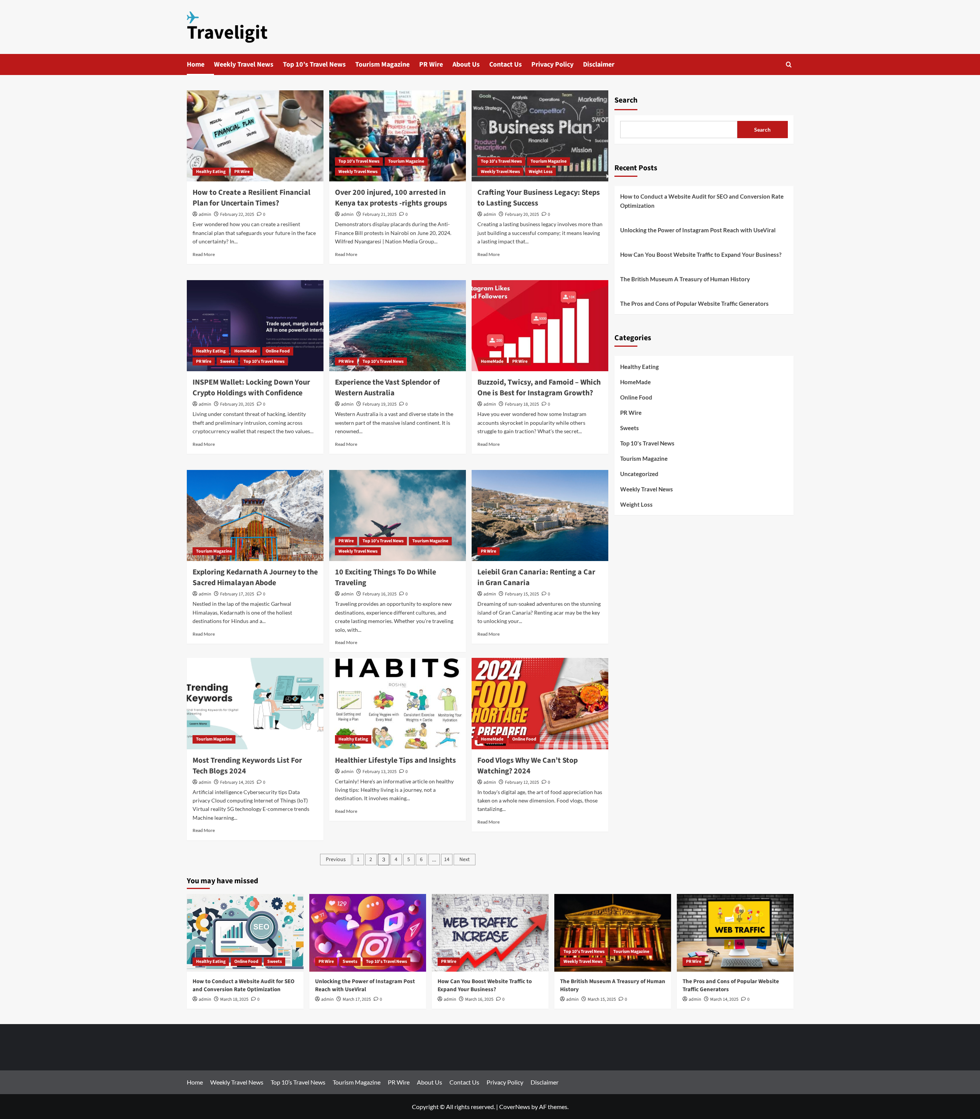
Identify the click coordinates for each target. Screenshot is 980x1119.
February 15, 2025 (522, 594)
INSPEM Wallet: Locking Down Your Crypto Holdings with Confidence (251, 387)
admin (205, 214)
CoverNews (514, 1106)
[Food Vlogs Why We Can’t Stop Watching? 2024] (540, 703)
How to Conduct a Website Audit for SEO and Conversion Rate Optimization (702, 201)
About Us (466, 64)
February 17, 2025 (237, 594)
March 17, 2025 (357, 999)
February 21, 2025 (380, 214)
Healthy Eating (210, 171)
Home (195, 64)
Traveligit (227, 32)
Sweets (227, 361)
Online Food (278, 351)
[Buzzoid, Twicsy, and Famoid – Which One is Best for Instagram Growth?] (540, 325)
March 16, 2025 (479, 999)
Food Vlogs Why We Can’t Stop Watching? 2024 (527, 765)
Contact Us (505, 64)
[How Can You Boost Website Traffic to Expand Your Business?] (490, 933)
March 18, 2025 (234, 999)
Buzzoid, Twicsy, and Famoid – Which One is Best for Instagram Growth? (539, 387)
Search (625, 100)
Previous (336, 859)
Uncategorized (639, 473)
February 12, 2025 (522, 782)
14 (446, 859)
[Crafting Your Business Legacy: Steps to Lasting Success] (540, 135)
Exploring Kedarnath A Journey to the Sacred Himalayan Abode (255, 577)
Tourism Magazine (382, 64)
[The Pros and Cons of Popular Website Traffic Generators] (735, 933)
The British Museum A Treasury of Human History (685, 279)
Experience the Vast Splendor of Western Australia (387, 387)
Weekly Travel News (243, 64)
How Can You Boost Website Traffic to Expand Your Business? (700, 254)
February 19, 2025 (380, 404)
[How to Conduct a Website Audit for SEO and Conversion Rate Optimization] (245, 933)
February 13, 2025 (380, 771)
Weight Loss (540, 171)
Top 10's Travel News (358, 161)
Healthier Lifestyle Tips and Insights (395, 760)
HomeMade (245, 351)
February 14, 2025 (237, 782)
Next (464, 859)
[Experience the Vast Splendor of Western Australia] (397, 325)
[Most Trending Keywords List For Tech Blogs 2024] (255, 703)
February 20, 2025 (522, 214)
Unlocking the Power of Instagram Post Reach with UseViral (698, 230)
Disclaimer (598, 64)
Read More (204, 254)
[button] (789, 64)
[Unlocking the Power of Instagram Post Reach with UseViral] (367, 933)
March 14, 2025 (724, 999)
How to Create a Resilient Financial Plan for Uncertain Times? (251, 198)
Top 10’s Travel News (314, 64)
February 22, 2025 (237, 214)
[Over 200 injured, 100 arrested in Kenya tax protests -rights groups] (397, 135)
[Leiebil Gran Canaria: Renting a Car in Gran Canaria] (540, 515)
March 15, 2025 (602, 999)
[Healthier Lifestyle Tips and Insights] (397, 703)
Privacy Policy (552, 64)
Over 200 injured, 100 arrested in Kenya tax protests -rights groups (391, 198)
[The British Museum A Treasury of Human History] (612, 933)
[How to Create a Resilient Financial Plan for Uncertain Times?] (255, 135)
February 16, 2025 (380, 594)
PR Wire (431, 64)
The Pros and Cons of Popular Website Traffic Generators (694, 303)
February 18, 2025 (522, 404)
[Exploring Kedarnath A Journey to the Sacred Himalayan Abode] (255, 515)
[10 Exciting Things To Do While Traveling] (397, 515)
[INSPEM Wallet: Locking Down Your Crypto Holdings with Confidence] (255, 325)
